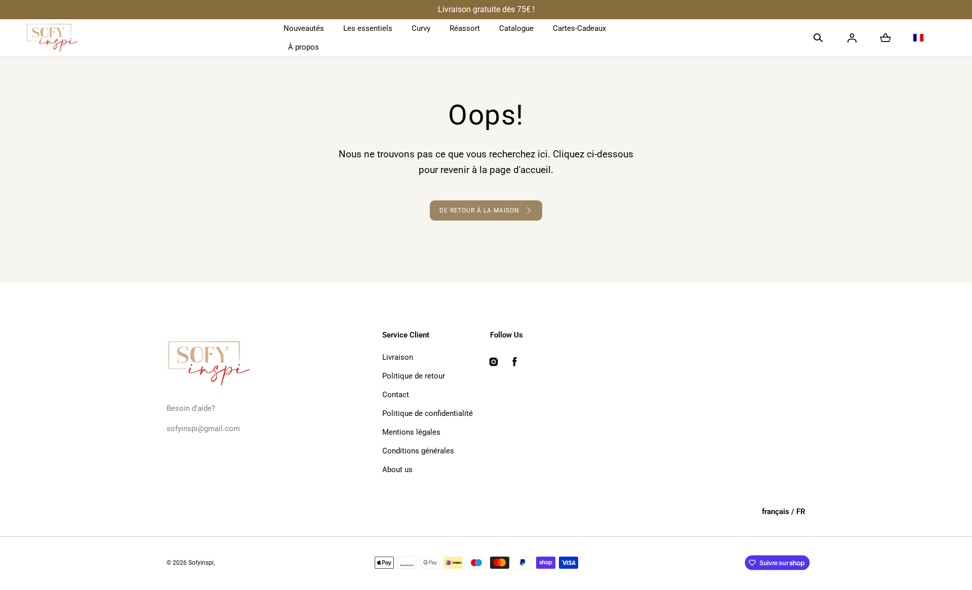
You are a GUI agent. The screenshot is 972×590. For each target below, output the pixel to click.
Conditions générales (418, 450)
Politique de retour (413, 376)
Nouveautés (304, 28)
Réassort (465, 28)
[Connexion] (852, 38)
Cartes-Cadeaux (579, 28)
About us (397, 469)
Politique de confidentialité (427, 413)
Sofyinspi (201, 562)
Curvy (421, 28)
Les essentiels (367, 28)
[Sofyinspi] (52, 38)
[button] (818, 38)
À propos (303, 47)
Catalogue (516, 28)
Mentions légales (411, 432)
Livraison (397, 357)
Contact (395, 394)
